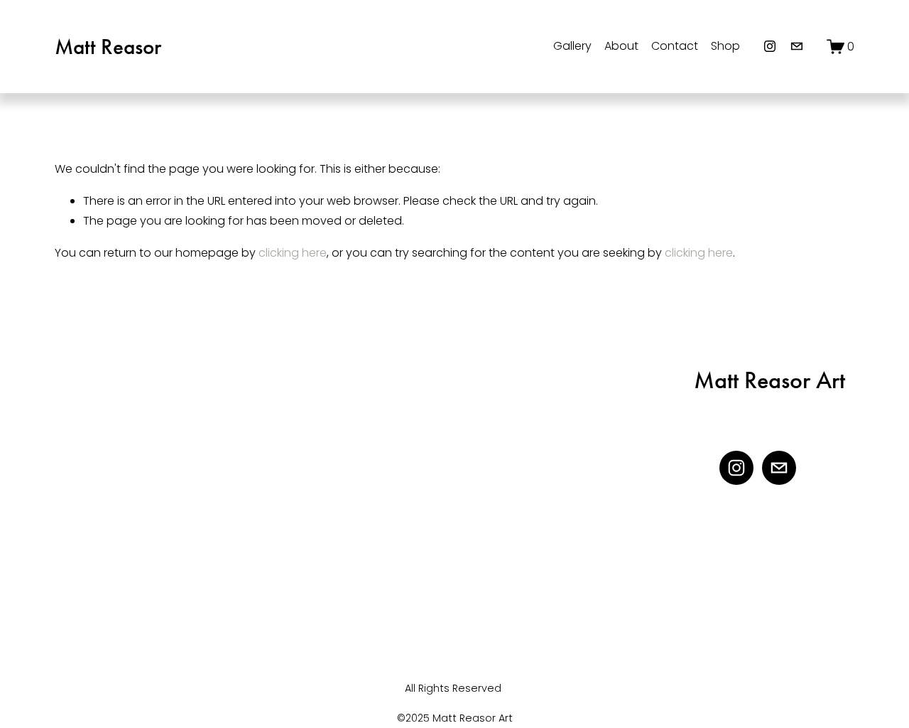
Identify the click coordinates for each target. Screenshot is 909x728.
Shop (725, 46)
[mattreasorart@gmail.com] (797, 46)
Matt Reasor (108, 46)
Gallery (572, 46)
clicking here (292, 253)
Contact (674, 46)
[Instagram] (770, 46)
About (621, 46)
